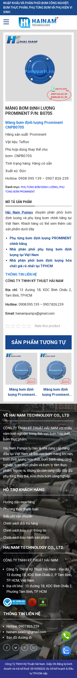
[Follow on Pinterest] (24, 647)
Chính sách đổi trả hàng (20, 523)
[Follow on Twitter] (15, 647)
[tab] (20, 202)
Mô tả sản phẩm (18, 202)
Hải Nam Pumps (19, 212)
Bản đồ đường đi (19, 638)
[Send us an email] (33, 647)
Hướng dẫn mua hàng (19, 502)
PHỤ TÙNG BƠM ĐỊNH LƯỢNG (39, 187)
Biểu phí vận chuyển (17, 516)
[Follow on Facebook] (6, 647)
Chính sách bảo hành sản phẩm (26, 537)
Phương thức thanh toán (20, 509)
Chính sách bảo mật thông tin (24, 530)
